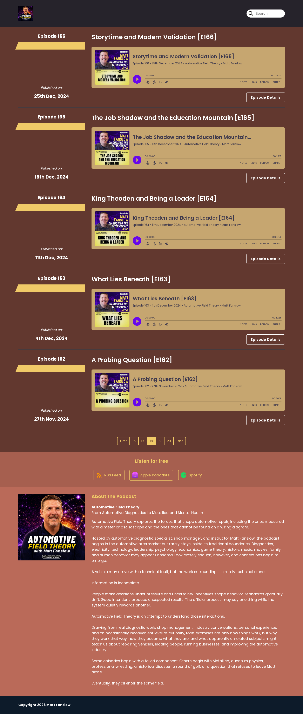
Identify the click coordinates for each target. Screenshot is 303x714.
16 (134, 441)
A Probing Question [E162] (132, 359)
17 (142, 441)
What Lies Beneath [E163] (131, 279)
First (123, 441)
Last (179, 441)
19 (160, 441)
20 (169, 441)
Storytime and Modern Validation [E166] (154, 37)
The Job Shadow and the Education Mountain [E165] (173, 117)
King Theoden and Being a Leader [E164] (154, 198)
